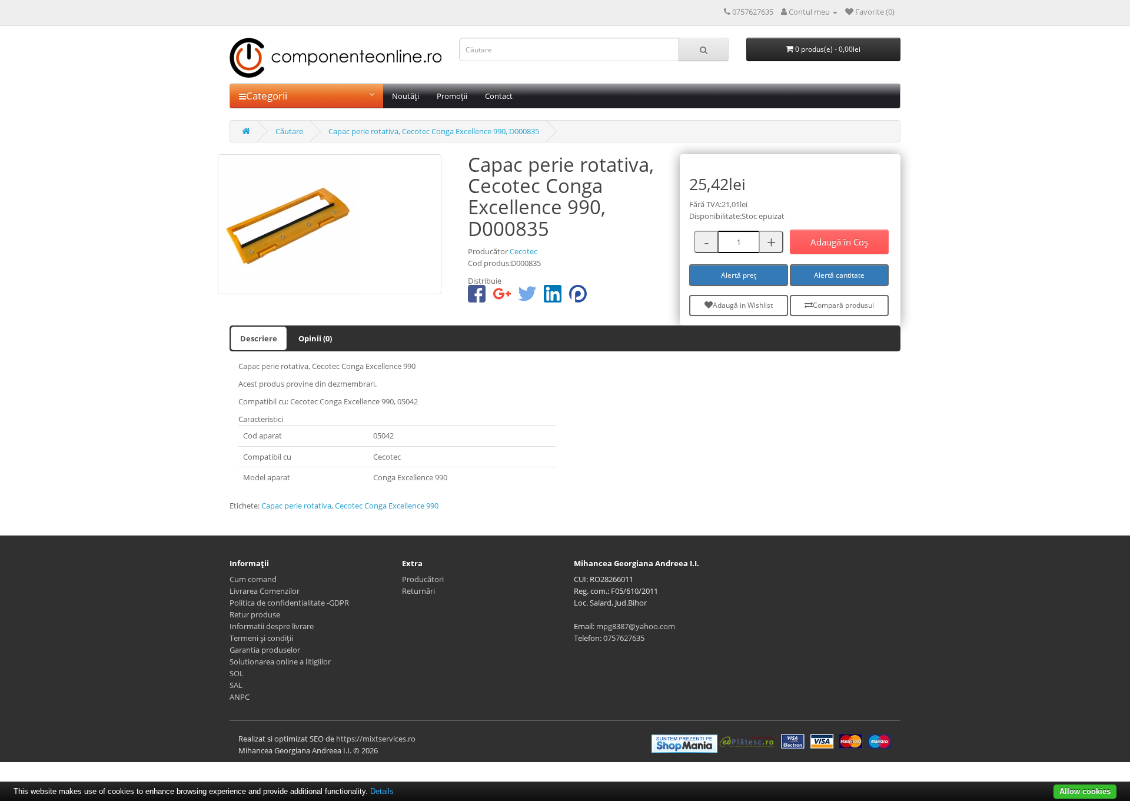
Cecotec (523, 251)
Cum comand (253, 579)
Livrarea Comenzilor (265, 591)
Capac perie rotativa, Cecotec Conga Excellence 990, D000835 (433, 131)
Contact (499, 96)
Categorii (266, 95)
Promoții (452, 96)
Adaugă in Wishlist (743, 305)
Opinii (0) (315, 338)
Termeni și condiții (261, 638)
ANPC (240, 697)
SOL (237, 673)
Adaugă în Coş (839, 242)
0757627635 (623, 638)
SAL (236, 685)
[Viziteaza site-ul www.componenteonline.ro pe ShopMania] (684, 742)
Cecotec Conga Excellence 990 (386, 505)
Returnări (418, 591)
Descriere (258, 338)
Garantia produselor (265, 649)
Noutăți (405, 96)
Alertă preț (738, 275)
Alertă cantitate (839, 275)
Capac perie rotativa (296, 505)
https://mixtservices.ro (376, 738)
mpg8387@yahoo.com (635, 626)
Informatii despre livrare (272, 626)
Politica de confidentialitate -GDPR (289, 602)
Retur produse (255, 614)
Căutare (289, 131)
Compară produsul (843, 305)
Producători (423, 579)
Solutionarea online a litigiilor (280, 661)
